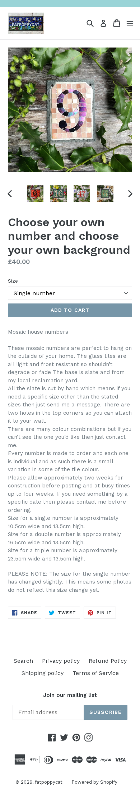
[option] (35, 193)
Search (23, 660)
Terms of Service (96, 673)
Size (13, 281)
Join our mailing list (70, 695)
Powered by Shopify (94, 782)
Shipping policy (43, 673)
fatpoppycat (48, 782)
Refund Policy (108, 660)
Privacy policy (61, 660)
